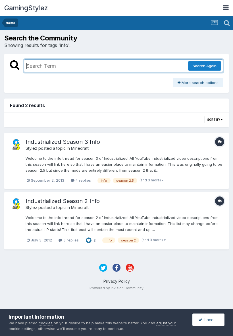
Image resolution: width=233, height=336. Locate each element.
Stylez (31, 148)
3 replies (70, 240)
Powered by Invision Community (116, 288)
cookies (46, 323)
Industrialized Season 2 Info (63, 201)
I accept (211, 319)
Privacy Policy (116, 281)
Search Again (205, 65)
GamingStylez (26, 8)
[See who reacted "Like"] (88, 239)
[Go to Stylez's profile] (16, 144)
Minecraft (80, 148)
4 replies (82, 180)
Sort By (214, 119)
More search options (199, 82)
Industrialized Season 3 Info (63, 141)
